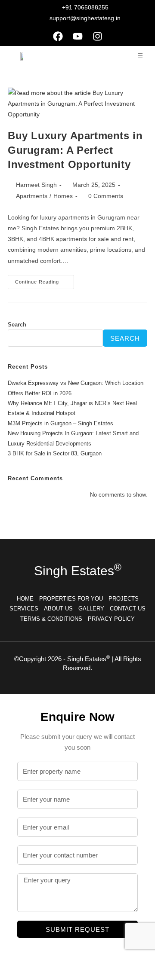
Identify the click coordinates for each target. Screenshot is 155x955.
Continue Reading (44, 279)
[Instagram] (97, 36)
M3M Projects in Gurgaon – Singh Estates (60, 423)
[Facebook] (58, 36)
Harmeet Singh (36, 184)
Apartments (31, 195)
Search (17, 324)
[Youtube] (77, 36)
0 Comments (105, 195)
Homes (63, 195)
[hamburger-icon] (140, 55)
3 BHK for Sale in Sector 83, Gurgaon (55, 453)
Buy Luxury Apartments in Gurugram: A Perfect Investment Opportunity (75, 150)
